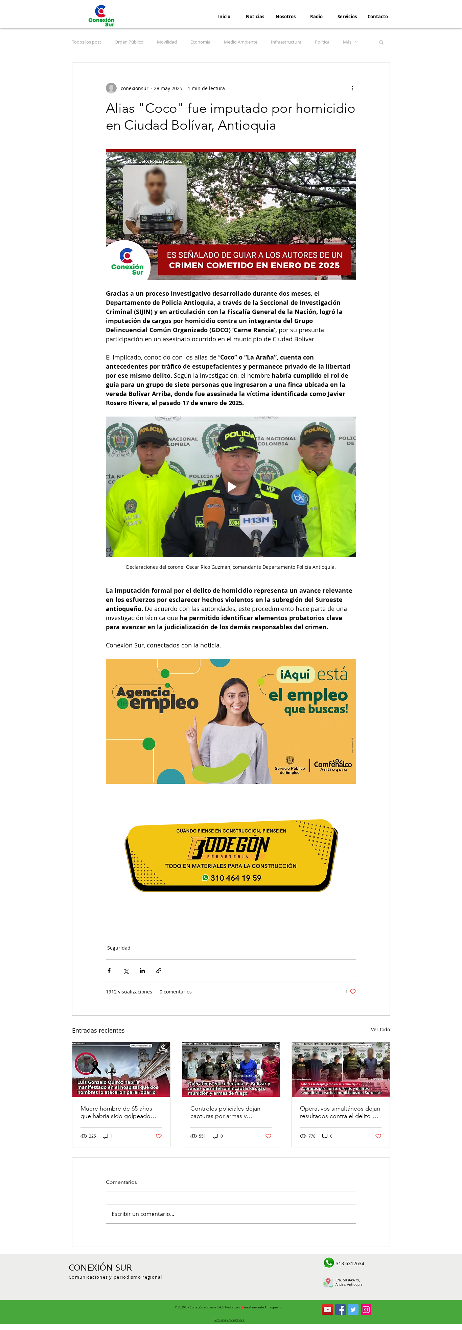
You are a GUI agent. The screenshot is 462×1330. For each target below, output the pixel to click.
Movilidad (167, 42)
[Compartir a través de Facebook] (109, 970)
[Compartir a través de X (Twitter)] (125, 970)
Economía (200, 42)
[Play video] (231, 487)
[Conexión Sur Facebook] (340, 1309)
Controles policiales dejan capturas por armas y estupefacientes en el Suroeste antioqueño (225, 1112)
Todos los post (86, 42)
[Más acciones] (352, 88)
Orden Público (129, 42)
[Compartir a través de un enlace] (159, 970)
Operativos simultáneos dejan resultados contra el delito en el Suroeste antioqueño (340, 1112)
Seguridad (119, 948)
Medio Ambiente (240, 42)
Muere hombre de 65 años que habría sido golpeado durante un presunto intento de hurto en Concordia (118, 1112)
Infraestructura (286, 42)
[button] (381, 42)
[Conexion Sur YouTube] (327, 1309)
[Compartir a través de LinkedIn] (142, 970)
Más (347, 42)
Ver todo (380, 1029)
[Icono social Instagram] (366, 1309)
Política (322, 42)
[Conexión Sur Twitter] (353, 1309)
